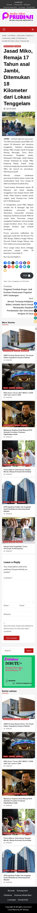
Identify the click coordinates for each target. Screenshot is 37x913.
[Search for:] (14, 650)
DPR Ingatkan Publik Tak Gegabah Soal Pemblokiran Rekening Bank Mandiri (17, 509)
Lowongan (21, 7)
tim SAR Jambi (24, 281)
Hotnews (17, 46)
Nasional (19, 388)
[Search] (32, 30)
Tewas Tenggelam (13, 281)
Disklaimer (27, 4)
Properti (24, 425)
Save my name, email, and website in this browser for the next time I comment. (18, 628)
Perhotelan (24, 350)
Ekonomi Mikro (19, 464)
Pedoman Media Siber (10, 7)
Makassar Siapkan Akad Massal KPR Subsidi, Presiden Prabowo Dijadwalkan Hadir (18, 432)
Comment (8, 578)
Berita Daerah (8, 46)
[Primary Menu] (4, 29)
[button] (5, 262)
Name (6, 605)
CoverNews (12, 909)
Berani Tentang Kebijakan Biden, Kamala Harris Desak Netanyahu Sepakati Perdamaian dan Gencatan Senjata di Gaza (19, 306)
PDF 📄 (26, 275)
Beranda (9, 4)
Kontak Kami (31, 7)
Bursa (6, 388)
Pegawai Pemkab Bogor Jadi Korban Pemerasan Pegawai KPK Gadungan (18, 291)
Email (22, 605)
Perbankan (21, 502)
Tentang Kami (17, 4)
